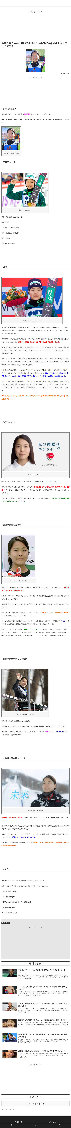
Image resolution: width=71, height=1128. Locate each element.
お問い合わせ (52, 1122)
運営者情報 (18, 1122)
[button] (65, 593)
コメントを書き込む (35, 1103)
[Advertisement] (35, 26)
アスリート (6, 922)
